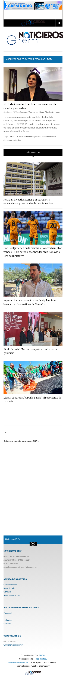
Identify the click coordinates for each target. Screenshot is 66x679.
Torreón (32, 112)
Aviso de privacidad (12, 595)
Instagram (8, 619)
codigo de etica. (40, 658)
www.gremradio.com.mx (14, 644)
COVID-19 (13, 136)
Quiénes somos (10, 584)
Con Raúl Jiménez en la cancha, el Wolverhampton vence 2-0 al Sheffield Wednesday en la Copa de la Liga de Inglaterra (33, 252)
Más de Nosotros (33, 544)
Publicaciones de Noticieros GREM (21, 441)
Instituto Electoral (26, 136)
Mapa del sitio (9, 588)
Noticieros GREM (35, 38)
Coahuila (23, 112)
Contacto (7, 591)
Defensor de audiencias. (18, 662)
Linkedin (7, 623)
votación (17, 140)
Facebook (8, 612)
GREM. (42, 655)
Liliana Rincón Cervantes (49, 112)
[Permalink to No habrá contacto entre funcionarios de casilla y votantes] (33, 84)
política (37, 136)
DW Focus (33, 23)
